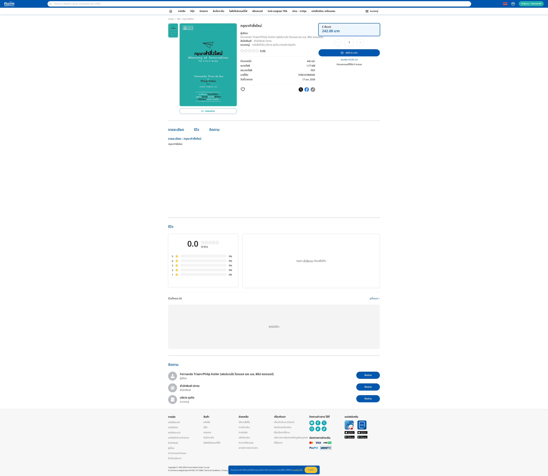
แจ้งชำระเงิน (244, 437)
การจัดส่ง (243, 432)
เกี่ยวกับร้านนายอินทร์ (284, 422)
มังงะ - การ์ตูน (299, 11)
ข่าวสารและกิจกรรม (177, 453)
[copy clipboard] (313, 89)
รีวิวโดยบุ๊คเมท (175, 458)
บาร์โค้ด (244, 75)
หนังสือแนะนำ (174, 432)
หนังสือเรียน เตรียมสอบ (323, 11)
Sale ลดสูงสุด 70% (277, 11)
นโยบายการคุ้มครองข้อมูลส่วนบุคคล (291, 437)
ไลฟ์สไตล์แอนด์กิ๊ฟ (238, 11)
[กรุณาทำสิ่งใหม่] (301, 89)
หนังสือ (181, 11)
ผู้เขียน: (244, 33)
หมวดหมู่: (245, 45)
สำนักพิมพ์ (173, 443)
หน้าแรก (171, 19)
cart (513, 3)
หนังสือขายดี (174, 422)
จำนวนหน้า (245, 61)
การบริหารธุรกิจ (287, 45)
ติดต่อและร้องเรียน (282, 427)
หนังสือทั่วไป (258, 45)
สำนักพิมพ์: (246, 41)
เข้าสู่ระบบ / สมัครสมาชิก (531, 3)
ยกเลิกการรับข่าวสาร (248, 448)
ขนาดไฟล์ (245, 66)
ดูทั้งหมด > (375, 298)
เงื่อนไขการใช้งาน (282, 432)
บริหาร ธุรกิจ (272, 45)
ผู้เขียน (171, 448)
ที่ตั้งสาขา (278, 443)
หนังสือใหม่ (173, 427)
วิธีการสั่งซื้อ (244, 422)
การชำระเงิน (244, 427)
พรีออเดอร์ (257, 11)
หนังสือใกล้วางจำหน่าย (178, 438)
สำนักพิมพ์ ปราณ (263, 41)
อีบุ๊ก (192, 11)
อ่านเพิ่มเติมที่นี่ (297, 470)
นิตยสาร (204, 11)
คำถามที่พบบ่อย (246, 443)
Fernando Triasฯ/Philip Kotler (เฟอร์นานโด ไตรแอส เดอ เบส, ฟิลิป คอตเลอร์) (281, 37)
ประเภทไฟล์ (246, 70)
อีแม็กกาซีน (218, 11)
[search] (50, 3)
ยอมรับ (311, 470)
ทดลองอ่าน (210, 111)
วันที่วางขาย (246, 79)
